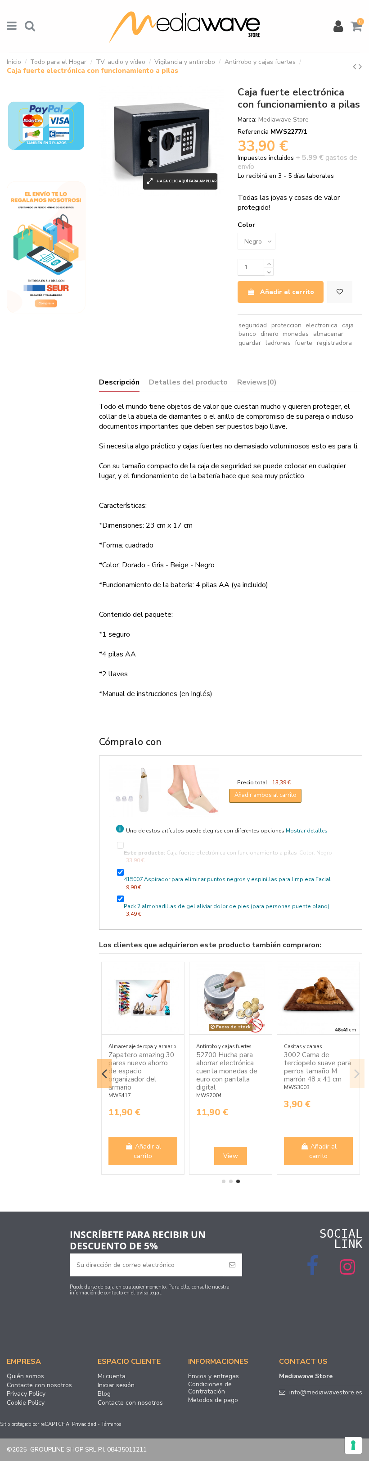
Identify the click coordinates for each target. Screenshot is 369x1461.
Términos (111, 1424)
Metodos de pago (213, 1400)
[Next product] (360, 66)
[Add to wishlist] (339, 292)
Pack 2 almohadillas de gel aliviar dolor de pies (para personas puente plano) (226, 906)
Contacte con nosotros (39, 1385)
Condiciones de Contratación (210, 1388)
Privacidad (84, 1424)
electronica (322, 325)
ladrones (278, 343)
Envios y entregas (213, 1376)
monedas (296, 334)
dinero (270, 334)
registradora (334, 343)
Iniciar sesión (116, 1385)
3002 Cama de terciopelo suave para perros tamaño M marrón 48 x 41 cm (317, 1067)
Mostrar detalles (307, 830)
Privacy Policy (26, 1394)
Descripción (119, 382)
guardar (249, 343)
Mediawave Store (283, 119)
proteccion (286, 325)
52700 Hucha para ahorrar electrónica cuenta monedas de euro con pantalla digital (226, 1071)
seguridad (252, 325)
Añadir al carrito (287, 292)
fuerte (303, 343)
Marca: (247, 119)
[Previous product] (356, 66)
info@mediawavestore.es (325, 1392)
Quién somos (25, 1376)
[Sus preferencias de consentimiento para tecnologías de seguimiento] (353, 1445)
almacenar (328, 334)
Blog (104, 1394)
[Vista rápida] (177, 991)
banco (247, 334)
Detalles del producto (188, 382)
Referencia (253, 131)
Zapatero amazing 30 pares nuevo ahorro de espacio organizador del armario (141, 1071)
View (230, 1156)
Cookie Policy (26, 1403)
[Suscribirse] (232, 1265)
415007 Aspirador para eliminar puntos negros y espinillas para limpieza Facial (227, 879)
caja (348, 325)
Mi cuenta (112, 1376)
